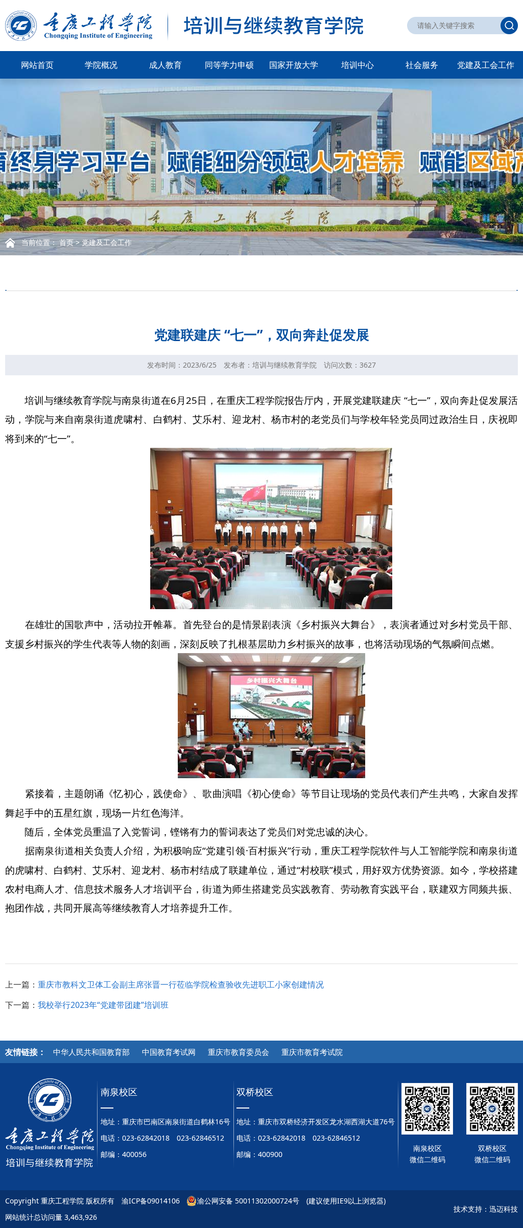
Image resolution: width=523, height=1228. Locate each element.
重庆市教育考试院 (312, 1052)
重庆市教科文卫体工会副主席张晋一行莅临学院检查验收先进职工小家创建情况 (181, 984)
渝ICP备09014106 (151, 1201)
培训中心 (357, 64)
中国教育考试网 (169, 1052)
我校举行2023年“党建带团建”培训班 (103, 1004)
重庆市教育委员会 (238, 1052)
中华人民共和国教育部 (91, 1052)
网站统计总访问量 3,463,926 (51, 1217)
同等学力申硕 (229, 64)
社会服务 (422, 64)
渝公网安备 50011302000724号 (248, 1201)
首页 (66, 242)
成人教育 (165, 64)
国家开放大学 (293, 64)
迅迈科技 (503, 1209)
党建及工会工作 (485, 64)
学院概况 (101, 64)
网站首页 (37, 64)
